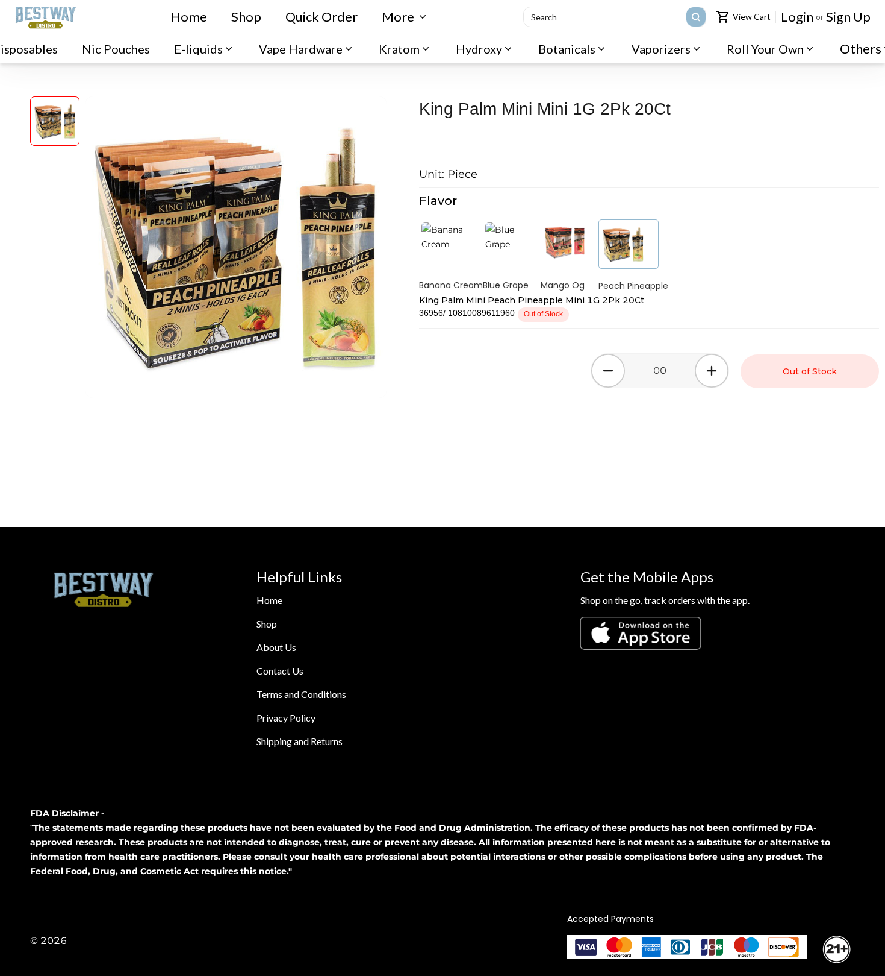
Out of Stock (810, 371)
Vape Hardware (301, 49)
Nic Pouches (116, 49)
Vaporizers (661, 49)
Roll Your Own (765, 49)
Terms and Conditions (301, 694)
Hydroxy (479, 49)
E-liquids (198, 49)
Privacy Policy (285, 717)
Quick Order (321, 17)
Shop (246, 17)
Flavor (438, 200)
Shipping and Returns (299, 741)
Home (188, 17)
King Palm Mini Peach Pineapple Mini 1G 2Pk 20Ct (531, 300)
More (398, 17)
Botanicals (566, 49)
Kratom (399, 49)
